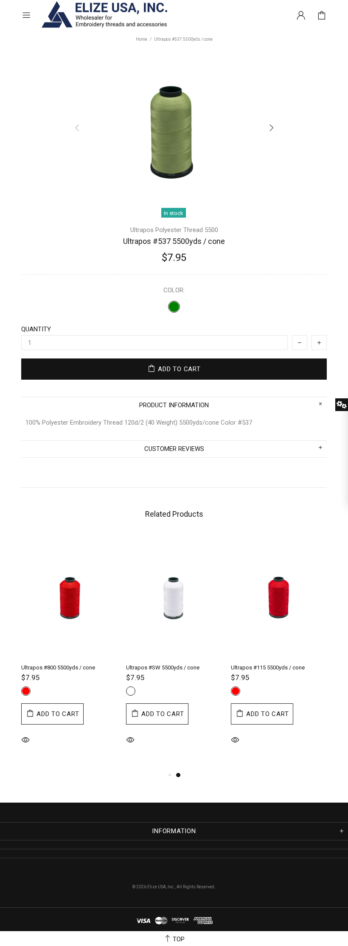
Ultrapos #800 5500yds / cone (58, 667)
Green (174, 307)
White (131, 691)
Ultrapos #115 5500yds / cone (268, 667)
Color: (174, 290)
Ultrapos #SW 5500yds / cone (162, 667)
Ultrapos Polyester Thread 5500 (174, 230)
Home (141, 39)
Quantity (36, 329)
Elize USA (103, 15)
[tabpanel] (69, 652)
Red (26, 691)
